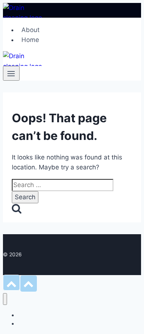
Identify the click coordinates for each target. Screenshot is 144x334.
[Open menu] (11, 73)
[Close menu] (5, 299)
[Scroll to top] (11, 283)
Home (30, 39)
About (30, 30)
